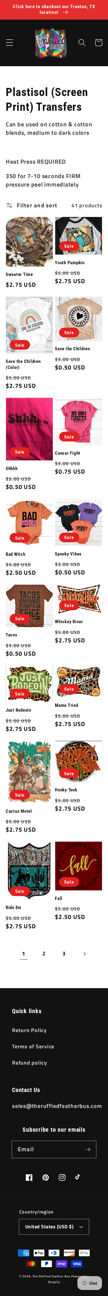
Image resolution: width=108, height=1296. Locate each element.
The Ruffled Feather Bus (51, 1276)
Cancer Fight (67, 453)
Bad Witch (16, 554)
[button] (9, 42)
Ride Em (13, 907)
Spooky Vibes (68, 554)
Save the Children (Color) (23, 364)
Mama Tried (66, 705)
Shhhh (12, 468)
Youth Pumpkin (70, 262)
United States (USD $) (49, 1226)
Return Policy (29, 1030)
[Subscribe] (88, 1149)
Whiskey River (69, 621)
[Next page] (84, 953)
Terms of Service (33, 1046)
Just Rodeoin (18, 710)
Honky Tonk (66, 790)
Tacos (11, 635)
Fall (58, 898)
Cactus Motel (19, 811)
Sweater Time (19, 274)
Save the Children (72, 348)
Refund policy (29, 1063)
